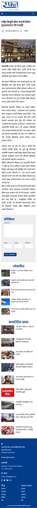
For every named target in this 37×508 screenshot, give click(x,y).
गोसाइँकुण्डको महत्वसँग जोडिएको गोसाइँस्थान (23, 340)
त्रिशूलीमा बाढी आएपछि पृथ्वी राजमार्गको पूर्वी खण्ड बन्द (22, 281)
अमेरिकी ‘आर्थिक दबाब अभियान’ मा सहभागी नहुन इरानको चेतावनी (21, 300)
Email (16, 243)
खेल (2, 500)
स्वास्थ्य (23, 492)
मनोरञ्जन (3, 494)
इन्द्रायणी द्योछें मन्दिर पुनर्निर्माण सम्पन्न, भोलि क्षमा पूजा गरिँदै (25, 416)
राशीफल (3, 492)
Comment (7, 223)
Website (27, 243)
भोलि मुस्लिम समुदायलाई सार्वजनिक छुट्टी (23, 391)
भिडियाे (3, 497)
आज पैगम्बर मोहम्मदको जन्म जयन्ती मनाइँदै (24, 378)
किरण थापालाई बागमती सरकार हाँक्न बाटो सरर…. (23, 291)
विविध (26, 31)
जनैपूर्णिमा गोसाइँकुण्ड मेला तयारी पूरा (24, 403)
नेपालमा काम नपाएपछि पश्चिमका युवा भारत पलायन (23, 310)
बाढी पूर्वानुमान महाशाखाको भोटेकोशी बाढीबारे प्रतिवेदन (24, 365)
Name (6, 243)
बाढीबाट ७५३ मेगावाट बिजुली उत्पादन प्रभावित (22, 271)
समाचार (3, 489)
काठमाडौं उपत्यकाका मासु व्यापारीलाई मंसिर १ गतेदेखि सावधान (24, 430)
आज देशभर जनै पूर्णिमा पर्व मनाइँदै (24, 353)
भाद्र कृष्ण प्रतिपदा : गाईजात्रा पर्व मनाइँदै (24, 328)
